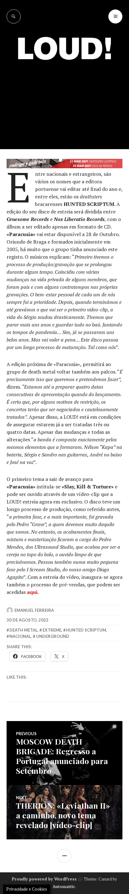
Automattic (64, 886)
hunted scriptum (86, 630)
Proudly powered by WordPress (44, 879)
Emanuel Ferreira (34, 610)
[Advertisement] (64, 100)
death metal (23, 630)
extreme (52, 630)
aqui (32, 592)
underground (52, 636)
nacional (20, 636)
